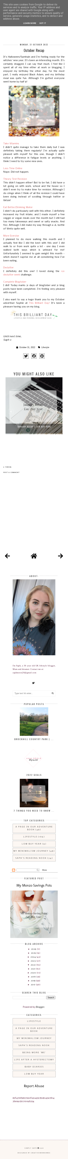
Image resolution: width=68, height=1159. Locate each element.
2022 (33, 965)
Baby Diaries (34, 1067)
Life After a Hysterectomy (34, 1060)
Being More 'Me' (34, 1053)
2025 (34, 953)
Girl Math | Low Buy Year (34, 426)
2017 (33, 985)
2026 (34, 949)
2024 (33, 957)
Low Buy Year (32, 844)
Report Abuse (34, 1086)
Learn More (29, 23)
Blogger (40, 1007)
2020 (34, 973)
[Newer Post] (7, 557)
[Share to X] (25, 356)
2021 (33, 969)
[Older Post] (60, 557)
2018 (33, 981)
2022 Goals (34, 774)
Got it (42, 23)
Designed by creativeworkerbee (34, 1153)
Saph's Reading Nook (31, 858)
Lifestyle (45, 347)
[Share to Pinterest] (42, 356)
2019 (33, 977)
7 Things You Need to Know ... (34, 810)
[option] (34, 413)
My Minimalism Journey (30, 851)
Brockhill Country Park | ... (34, 739)
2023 (33, 961)
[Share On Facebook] (33, 356)
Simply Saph (31, 1148)
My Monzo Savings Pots (34, 885)
